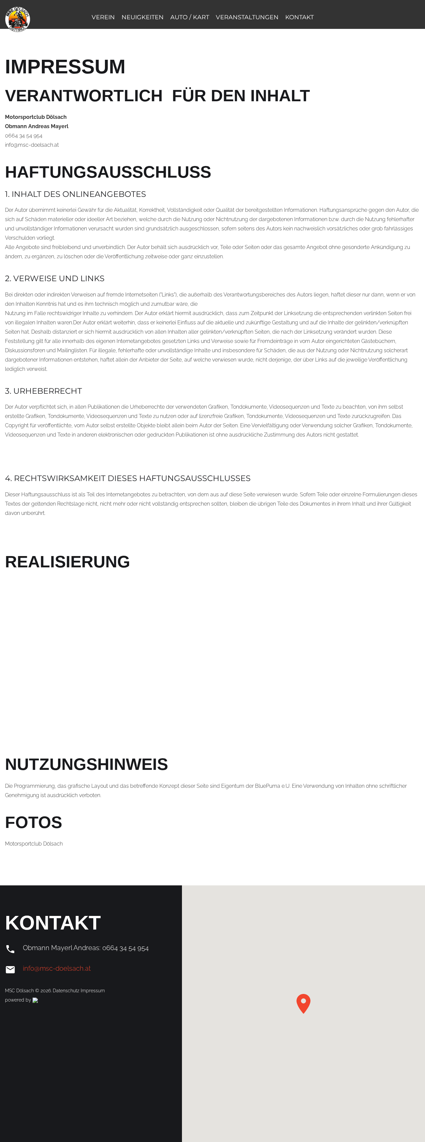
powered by (19, 1000)
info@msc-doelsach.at (57, 968)
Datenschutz (67, 990)
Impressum (93, 990)
